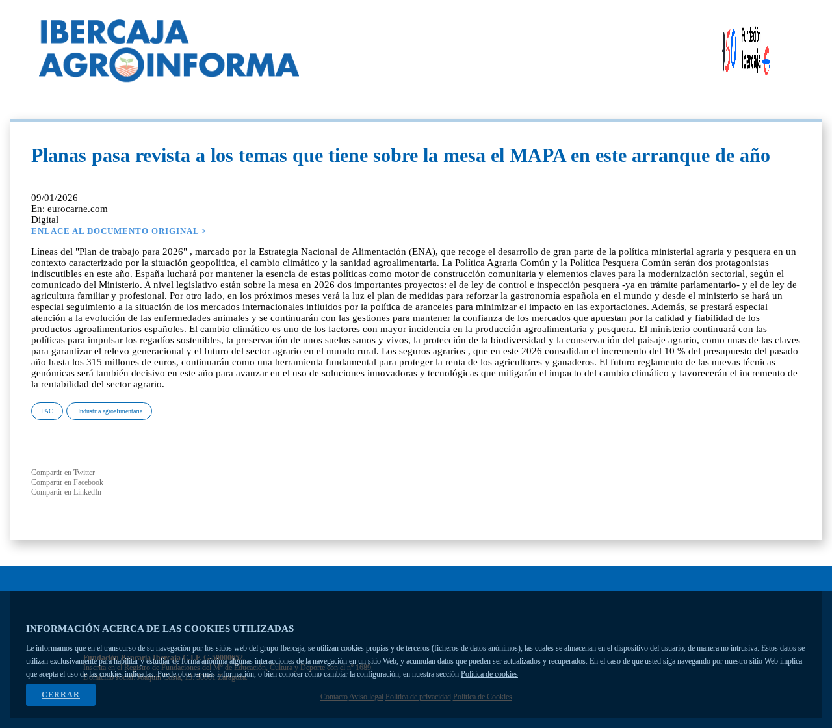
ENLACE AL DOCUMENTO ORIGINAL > (119, 231)
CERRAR (61, 694)
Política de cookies (489, 674)
